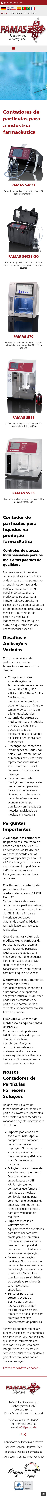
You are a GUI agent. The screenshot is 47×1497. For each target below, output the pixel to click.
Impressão (21, 13)
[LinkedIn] (22, 1434)
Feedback (39, 1456)
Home (4, 13)
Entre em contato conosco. (21, 1368)
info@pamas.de (27, 1427)
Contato (32, 13)
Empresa (30, 1447)
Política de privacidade (29, 1451)
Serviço (21, 1447)
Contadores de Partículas (18, 1442)
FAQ (12, 13)
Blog (29, 1456)
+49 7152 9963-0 (12, 2)
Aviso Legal (9, 1456)
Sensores (10, 1447)
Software (38, 1442)
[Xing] (25, 1434)
